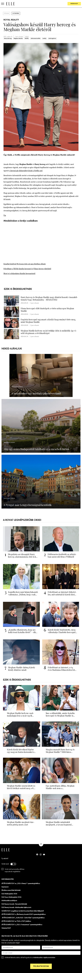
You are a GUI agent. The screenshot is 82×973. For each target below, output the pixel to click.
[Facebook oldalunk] (37, 854)
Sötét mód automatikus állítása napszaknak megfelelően (14, 870)
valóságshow (52, 38)
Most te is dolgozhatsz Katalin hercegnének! (20, 273)
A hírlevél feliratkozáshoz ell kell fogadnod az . (30, 957)
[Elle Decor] (10, 3)
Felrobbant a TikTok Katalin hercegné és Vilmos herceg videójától (27, 269)
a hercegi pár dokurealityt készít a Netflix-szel (25, 171)
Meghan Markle (18, 38)
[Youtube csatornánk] (44, 854)
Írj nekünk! (5, 859)
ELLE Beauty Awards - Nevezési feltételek (14, 904)
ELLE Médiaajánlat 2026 (9, 894)
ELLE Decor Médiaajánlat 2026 (11, 897)
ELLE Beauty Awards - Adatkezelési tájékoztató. (17, 907)
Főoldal (6, 13)
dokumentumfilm (35, 38)
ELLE (26, 36)
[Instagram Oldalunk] (41, 854)
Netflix (27, 38)
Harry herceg (8, 38)
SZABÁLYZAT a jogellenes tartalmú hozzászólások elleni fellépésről (23, 911)
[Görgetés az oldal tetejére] (41, 844)
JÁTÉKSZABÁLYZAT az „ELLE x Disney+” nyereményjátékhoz (21, 883)
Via (5, 215)
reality (44, 38)
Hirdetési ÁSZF (6, 928)
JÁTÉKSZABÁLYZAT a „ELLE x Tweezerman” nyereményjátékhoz (22, 924)
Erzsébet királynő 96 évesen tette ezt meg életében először (25, 264)
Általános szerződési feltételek (11, 890)
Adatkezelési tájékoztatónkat (44, 957)
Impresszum (5, 887)
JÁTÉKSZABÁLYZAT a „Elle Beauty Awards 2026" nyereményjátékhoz (24, 914)
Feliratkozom (41, 966)
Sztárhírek (15, 13)
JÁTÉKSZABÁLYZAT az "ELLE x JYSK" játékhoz (16, 921)
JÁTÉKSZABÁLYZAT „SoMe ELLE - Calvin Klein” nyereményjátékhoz (23, 918)
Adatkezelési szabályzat (9, 900)
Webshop (74, 3)
